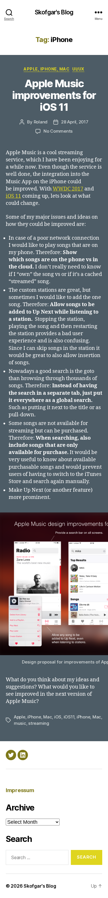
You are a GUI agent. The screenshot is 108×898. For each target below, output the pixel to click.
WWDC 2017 (68, 189)
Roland (41, 122)
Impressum (20, 790)
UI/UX (78, 68)
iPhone (83, 717)
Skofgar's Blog (54, 12)
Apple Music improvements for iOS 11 (54, 95)
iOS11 (69, 717)
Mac (96, 717)
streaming (38, 723)
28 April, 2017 (74, 122)
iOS (57, 717)
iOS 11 (13, 196)
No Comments (58, 131)
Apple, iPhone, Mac (46, 68)
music (20, 723)
